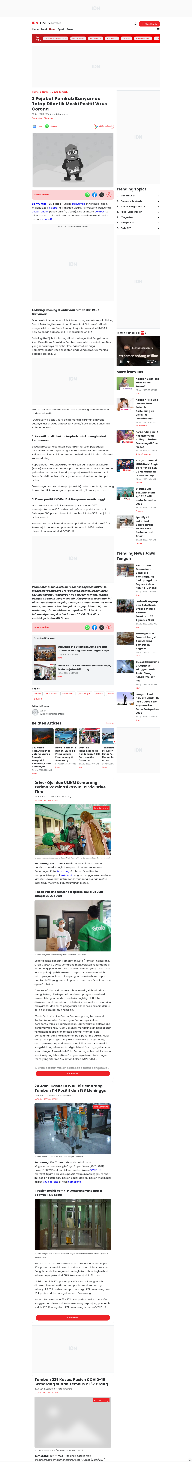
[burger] (158, 29)
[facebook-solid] (94, 194)
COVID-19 (46, 219)
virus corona (50, 1182)
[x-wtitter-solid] (101, 194)
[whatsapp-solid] (87, 194)
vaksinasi (66, 875)
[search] (135, 24)
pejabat (54, 207)
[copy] (108, 194)
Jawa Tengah (40, 211)
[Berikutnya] (114, 742)
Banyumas (39, 204)
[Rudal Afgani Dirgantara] (35, 712)
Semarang (63, 871)
